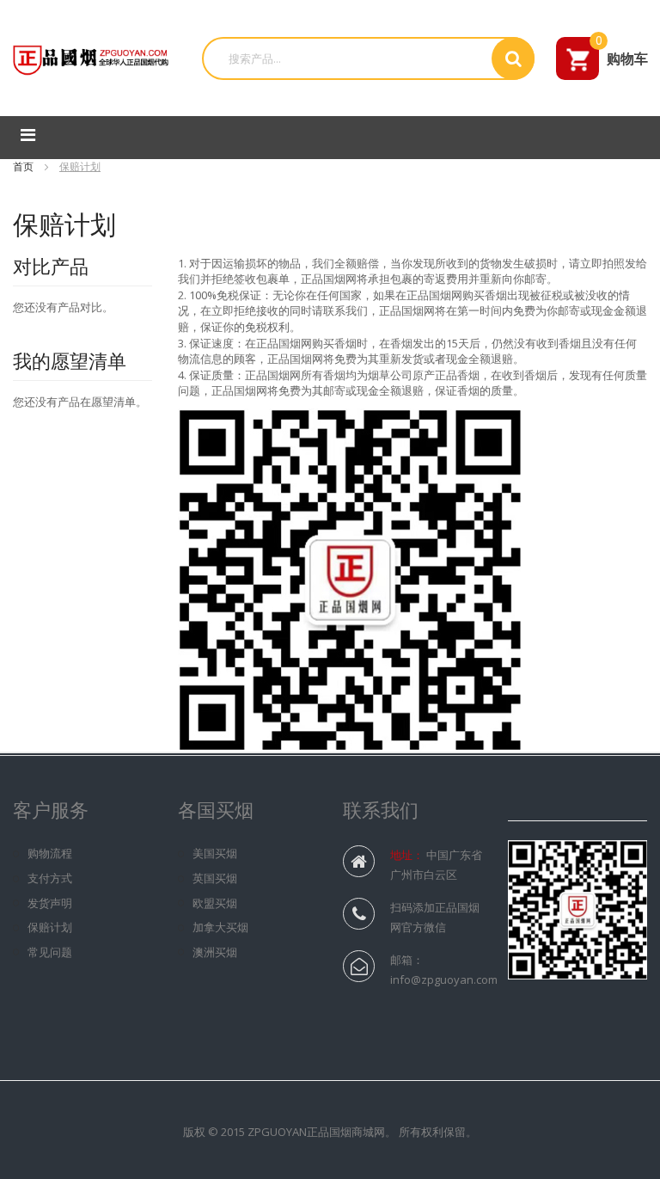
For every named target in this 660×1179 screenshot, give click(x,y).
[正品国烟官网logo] (92, 56)
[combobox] (353, 58)
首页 (24, 166)
